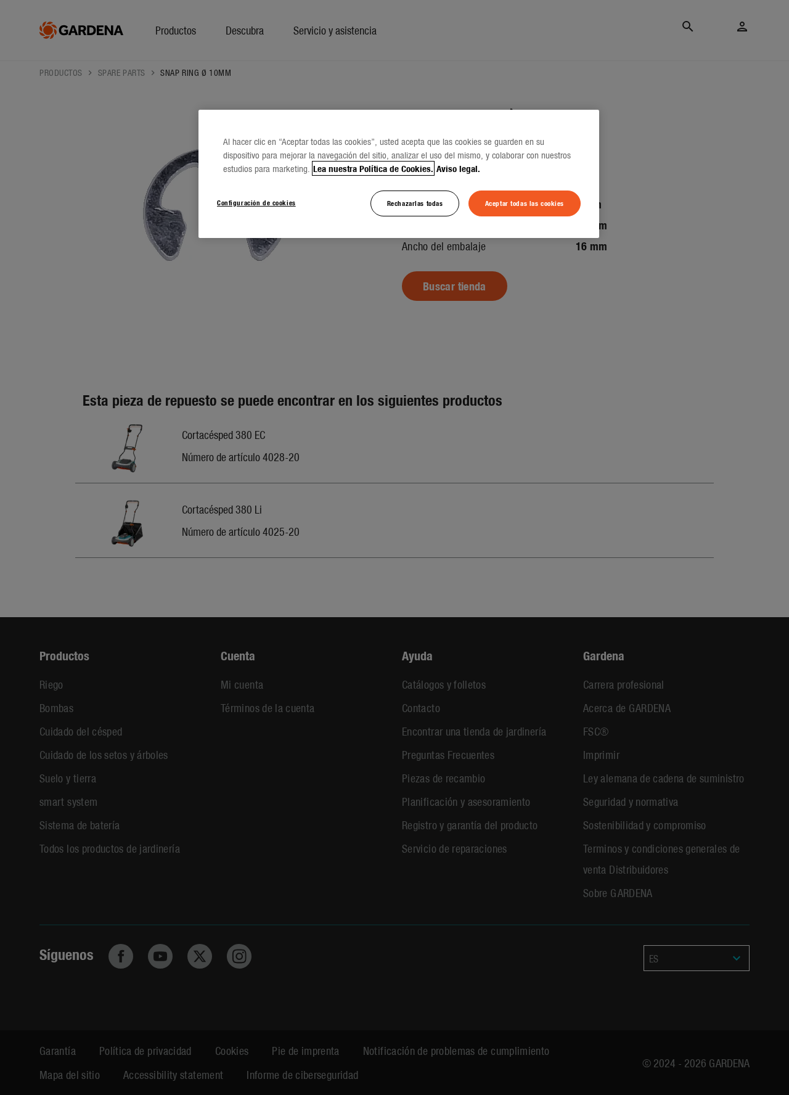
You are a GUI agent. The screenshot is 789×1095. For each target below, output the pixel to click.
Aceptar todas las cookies (524, 203)
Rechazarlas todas (415, 203)
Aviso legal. (458, 168)
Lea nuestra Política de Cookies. (373, 168)
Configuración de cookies (256, 202)
